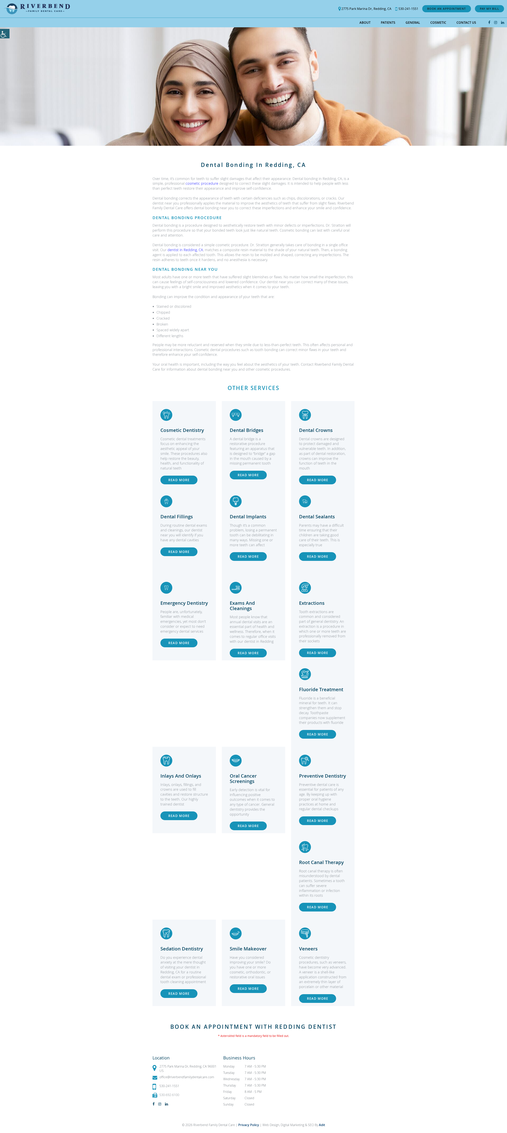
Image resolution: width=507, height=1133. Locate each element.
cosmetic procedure (202, 183)
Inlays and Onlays (180, 776)
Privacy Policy (249, 1125)
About (365, 22)
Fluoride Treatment (321, 689)
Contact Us (466, 22)
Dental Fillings (176, 516)
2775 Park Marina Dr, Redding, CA (366, 9)
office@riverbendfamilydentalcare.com (186, 1077)
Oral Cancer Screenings (243, 778)
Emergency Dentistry (184, 603)
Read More (179, 480)
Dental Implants (248, 516)
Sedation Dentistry (181, 949)
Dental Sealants (317, 516)
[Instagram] (495, 22)
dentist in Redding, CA (185, 249)
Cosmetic (438, 22)
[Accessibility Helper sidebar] (5, 33)
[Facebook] (489, 22)
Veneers (308, 949)
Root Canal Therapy (321, 862)
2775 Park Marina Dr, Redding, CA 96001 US (187, 1068)
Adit (322, 1125)
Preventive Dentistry (322, 776)
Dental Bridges (246, 430)
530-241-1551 (408, 9)
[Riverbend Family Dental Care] (36, 9)
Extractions (312, 603)
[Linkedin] (502, 22)
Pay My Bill (489, 8)
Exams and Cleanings (242, 605)
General (413, 22)
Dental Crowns (316, 430)
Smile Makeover (248, 949)
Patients (388, 22)
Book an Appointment (446, 8)
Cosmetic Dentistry (182, 430)
